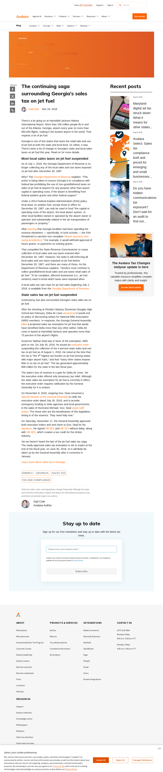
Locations (20, 685)
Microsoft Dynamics (91, 636)
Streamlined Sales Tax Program (30, 642)
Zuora (86, 673)
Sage (85, 654)
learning (32, 229)
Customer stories (23, 648)
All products (55, 654)
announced (69, 313)
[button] (50, 16)
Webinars (20, 731)
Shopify (86, 661)
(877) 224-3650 (85, 5)
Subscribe (81, 571)
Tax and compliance (36, 480)
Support (99, 5)
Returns (53, 636)
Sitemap (20, 691)
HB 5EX (49, 428)
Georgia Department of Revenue (52, 176)
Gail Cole (34, 109)
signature (26, 428)
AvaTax (53, 630)
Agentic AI (37, 16)
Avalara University (24, 712)
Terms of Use (59, 766)
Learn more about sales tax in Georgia (43, 462)
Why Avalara (21, 630)
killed (24, 324)
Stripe (86, 667)
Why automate (22, 636)
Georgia (42, 473)
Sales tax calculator (24, 737)
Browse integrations (92, 679)
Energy (27, 473)
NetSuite (87, 642)
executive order (80, 344)
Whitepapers (21, 725)
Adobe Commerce (91, 630)
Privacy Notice (78, 560)
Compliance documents (60, 648)
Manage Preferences (142, 760)
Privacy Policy (71, 769)
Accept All (100, 760)
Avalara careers (23, 661)
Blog (18, 25)
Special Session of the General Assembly (44, 396)
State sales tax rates (25, 743)
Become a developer (25, 673)
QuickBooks (88, 648)
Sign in (110, 5)
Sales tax (58, 473)
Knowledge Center (24, 718)
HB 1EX (64, 428)
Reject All (120, 760)
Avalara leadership (24, 654)
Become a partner (24, 667)
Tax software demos (58, 642)
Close (159, 748)
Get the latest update (131, 287)
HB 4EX (31, 432)
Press (18, 679)
